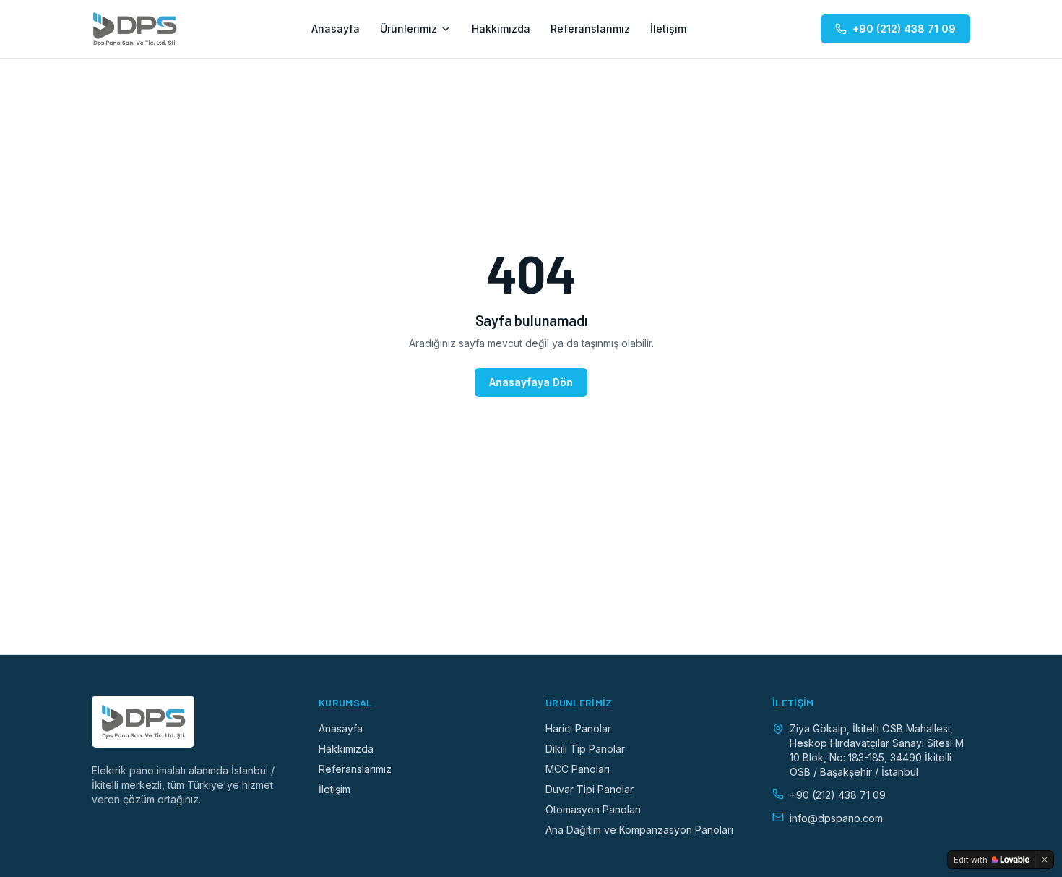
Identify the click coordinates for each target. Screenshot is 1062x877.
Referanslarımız (590, 28)
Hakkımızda (501, 28)
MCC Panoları (577, 769)
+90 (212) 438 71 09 (904, 28)
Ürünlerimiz (408, 28)
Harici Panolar (578, 728)
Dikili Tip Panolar (585, 749)
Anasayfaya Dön (531, 382)
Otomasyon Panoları (593, 809)
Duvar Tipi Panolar (589, 789)
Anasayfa (335, 28)
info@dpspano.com (836, 818)
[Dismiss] (1044, 859)
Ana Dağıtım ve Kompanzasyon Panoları (639, 829)
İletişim (668, 28)
